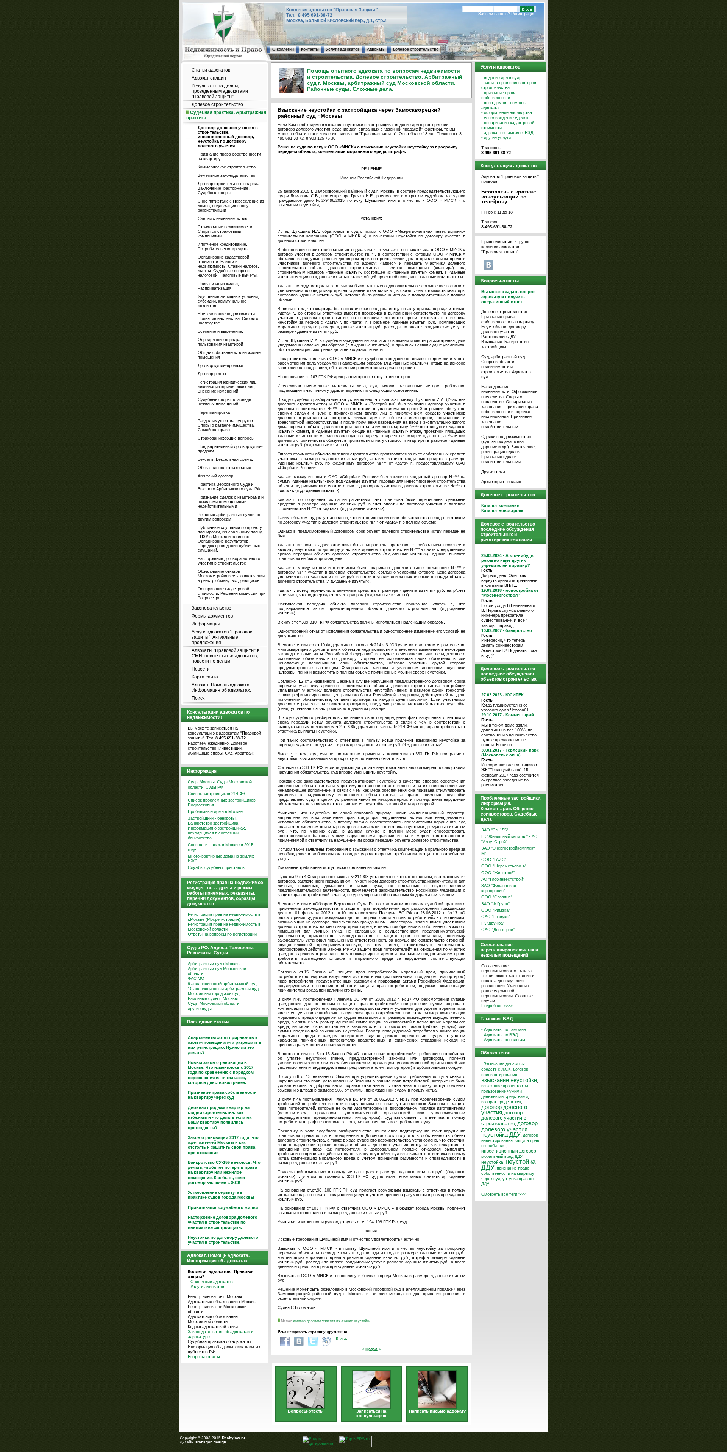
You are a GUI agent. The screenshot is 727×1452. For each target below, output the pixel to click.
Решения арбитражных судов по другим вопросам (229, 516)
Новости (201, 669)
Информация (206, 624)
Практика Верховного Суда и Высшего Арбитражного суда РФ (229, 486)
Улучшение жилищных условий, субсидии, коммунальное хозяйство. (228, 301)
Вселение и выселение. (220, 331)
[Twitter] (313, 1341)
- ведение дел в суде (501, 77)
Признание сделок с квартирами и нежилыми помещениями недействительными (231, 501)
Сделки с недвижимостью (222, 218)
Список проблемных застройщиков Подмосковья (222, 802)
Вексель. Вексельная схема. (225, 459)
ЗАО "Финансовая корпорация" (498, 888)
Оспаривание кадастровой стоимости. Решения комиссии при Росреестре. (231, 593)
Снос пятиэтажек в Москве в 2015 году (220, 847)
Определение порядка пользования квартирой (220, 341)
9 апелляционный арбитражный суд (222, 983)
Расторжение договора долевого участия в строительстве (229, 560)
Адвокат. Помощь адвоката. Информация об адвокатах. (221, 687)
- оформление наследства (506, 112)
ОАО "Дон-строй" (498, 929)
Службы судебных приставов (216, 867)
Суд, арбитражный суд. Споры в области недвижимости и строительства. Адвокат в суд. (506, 366)
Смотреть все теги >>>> (504, 1194)
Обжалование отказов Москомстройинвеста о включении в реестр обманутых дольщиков (231, 576)
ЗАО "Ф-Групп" (495, 903)
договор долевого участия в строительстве (503, 1118)
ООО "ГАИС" (493, 859)
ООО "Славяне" (496, 897)
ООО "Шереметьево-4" (503, 866)
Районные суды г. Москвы (213, 998)
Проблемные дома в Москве (215, 811)
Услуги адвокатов (343, 49)
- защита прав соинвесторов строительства (508, 85)
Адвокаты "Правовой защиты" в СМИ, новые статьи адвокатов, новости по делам (225, 656)
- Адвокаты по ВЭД (499, 1034)
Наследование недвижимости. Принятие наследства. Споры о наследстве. (228, 318)
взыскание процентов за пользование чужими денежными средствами (504, 1091)
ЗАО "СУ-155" (494, 830)
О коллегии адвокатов (211, 1281)
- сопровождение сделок (504, 117)
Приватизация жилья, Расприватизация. (218, 285)
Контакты (310, 49)
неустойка (492, 1162)
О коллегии (283, 49)
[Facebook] (285, 1341)
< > (371, 1349)
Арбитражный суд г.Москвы (214, 963)
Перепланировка (214, 412)
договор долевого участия (314, 1321)
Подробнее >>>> (497, 1005)
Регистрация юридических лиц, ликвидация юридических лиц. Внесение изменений (227, 386)
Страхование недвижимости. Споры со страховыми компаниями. (225, 231)
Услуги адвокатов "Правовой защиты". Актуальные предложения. (222, 637)
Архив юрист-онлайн (501, 481)
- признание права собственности (498, 95)
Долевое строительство (415, 49)
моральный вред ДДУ (501, 1156)
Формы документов (212, 616)
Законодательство (211, 608)
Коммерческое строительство (227, 167)
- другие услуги (496, 137)
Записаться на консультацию (371, 1413)
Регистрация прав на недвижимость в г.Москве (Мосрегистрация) (224, 917)
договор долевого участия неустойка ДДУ (509, 1128)
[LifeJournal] (327, 1341)
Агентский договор (215, 476)
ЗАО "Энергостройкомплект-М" (509, 850)
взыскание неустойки (353, 1321)
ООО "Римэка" (495, 910)
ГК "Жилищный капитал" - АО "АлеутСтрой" (509, 839)
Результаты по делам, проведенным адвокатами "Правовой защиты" (220, 91)
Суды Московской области (213, 1003)
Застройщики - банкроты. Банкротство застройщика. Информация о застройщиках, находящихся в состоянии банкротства (217, 828)
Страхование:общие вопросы (226, 438)
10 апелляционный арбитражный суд (223, 988)
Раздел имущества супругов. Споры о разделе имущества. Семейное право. (226, 425)
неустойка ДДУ (508, 1164)
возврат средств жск (501, 1102)
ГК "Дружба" (492, 923)
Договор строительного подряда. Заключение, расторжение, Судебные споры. (229, 188)
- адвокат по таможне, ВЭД (507, 132)
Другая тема (493, 471)
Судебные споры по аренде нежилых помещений (224, 401)
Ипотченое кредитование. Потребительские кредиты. (224, 246)
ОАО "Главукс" (495, 916)
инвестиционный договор (508, 1151)
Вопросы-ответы (204, 1356)
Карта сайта (205, 677)
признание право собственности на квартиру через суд (507, 1173)
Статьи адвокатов (211, 70)
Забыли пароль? (494, 13)
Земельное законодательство (226, 175)
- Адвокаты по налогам (503, 1039)
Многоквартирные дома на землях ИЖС (221, 858)
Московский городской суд (213, 993)
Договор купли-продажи (220, 365)
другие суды (200, 1008)
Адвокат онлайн (209, 78)
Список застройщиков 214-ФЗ (216, 793)
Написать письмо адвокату (437, 1411)
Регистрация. (524, 13)
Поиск (198, 698)
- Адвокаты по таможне (503, 1029)
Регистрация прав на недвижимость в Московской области (224, 926)
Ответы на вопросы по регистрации (222, 934)
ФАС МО (196, 978)
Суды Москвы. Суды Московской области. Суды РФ (220, 784)
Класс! (342, 1338)
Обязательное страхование (224, 467)
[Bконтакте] (299, 1341)
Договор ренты (212, 373)
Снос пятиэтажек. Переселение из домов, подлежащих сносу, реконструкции (231, 205)
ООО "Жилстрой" (498, 872)
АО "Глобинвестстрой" (502, 879)
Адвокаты (376, 49)
